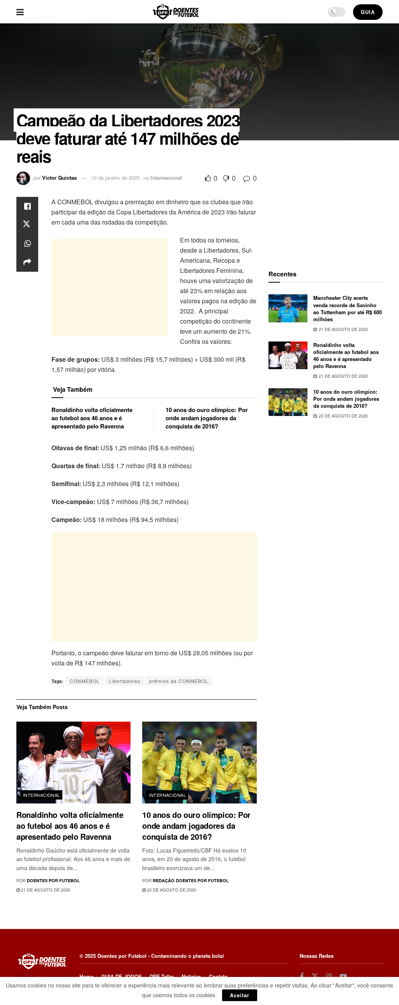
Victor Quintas (59, 177)
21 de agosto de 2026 (45, 889)
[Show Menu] (20, 11)
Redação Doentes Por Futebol (191, 880)
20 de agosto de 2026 (171, 889)
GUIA (368, 12)
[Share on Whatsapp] (27, 243)
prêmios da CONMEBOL (178, 681)
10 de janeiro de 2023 (115, 177)
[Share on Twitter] (27, 225)
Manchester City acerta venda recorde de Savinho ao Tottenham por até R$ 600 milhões (347, 308)
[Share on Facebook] (27, 206)
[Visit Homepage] (176, 11)
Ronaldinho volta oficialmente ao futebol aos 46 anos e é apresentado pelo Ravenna (91, 417)
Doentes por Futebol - (123, 955)
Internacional (166, 177)
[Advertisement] (109, 287)
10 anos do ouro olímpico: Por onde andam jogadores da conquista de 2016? (207, 417)
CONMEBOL (85, 681)
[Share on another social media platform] (27, 262)
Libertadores (124, 681)
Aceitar (239, 995)
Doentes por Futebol (53, 880)
